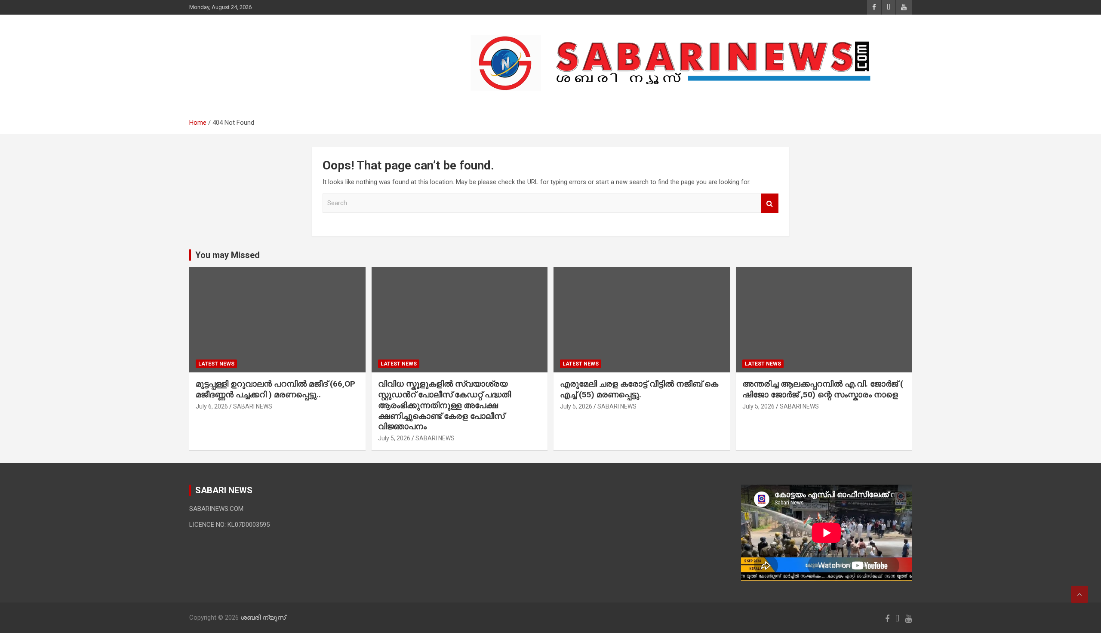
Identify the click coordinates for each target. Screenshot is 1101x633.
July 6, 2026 (212, 406)
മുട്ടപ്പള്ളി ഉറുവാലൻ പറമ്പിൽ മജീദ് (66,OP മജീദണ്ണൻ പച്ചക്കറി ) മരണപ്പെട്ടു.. (275, 389)
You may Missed (227, 255)
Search (769, 203)
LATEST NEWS (216, 364)
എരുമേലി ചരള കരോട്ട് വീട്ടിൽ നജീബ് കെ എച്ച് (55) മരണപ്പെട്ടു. (639, 389)
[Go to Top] (1079, 594)
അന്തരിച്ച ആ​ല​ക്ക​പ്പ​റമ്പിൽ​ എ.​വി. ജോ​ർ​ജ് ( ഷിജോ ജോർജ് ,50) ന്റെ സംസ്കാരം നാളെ (822, 389)
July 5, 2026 (394, 438)
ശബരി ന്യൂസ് (249, 59)
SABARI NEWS (252, 406)
